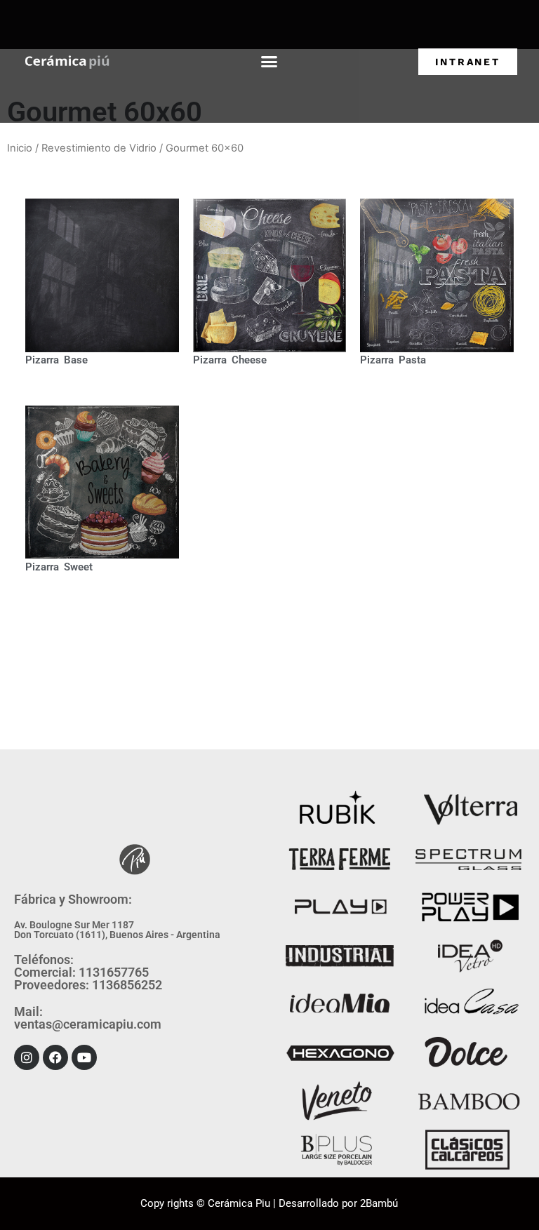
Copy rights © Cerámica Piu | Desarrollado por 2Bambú (269, 1203)
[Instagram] (26, 1057)
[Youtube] (84, 1057)
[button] (268, 61)
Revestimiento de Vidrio (99, 148)
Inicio (19, 148)
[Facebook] (55, 1057)
